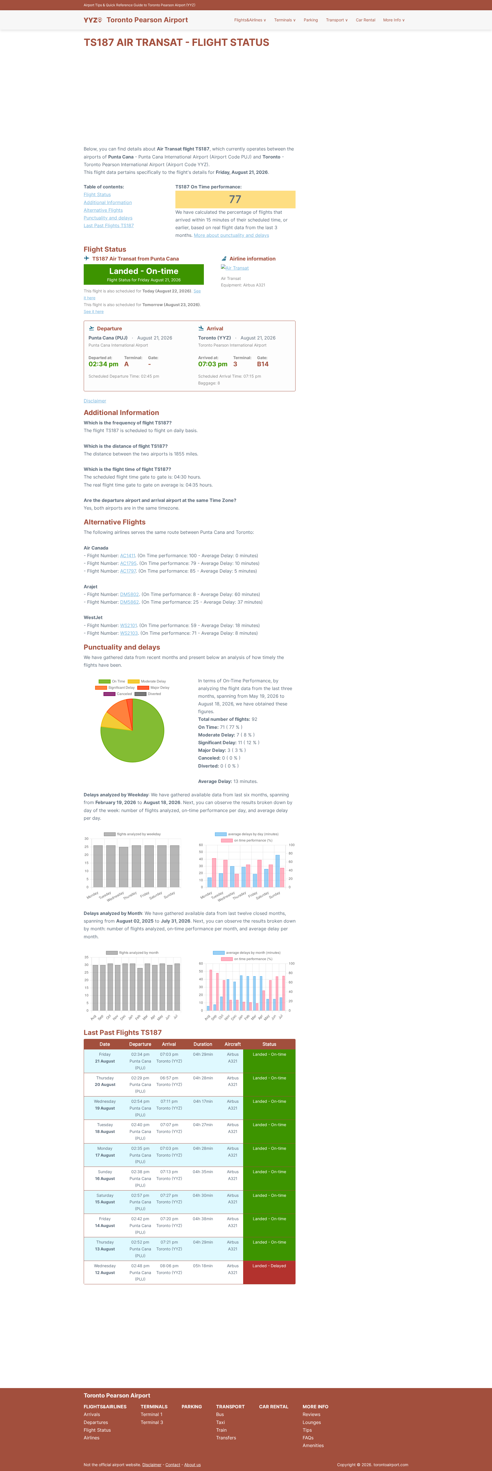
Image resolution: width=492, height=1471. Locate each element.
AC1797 (128, 571)
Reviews (311, 1414)
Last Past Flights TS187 (109, 225)
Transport (337, 19)
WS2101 (128, 625)
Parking (311, 19)
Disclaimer (151, 1464)
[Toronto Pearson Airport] (93, 20)
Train (221, 1430)
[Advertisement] (246, 99)
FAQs (308, 1438)
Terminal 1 (151, 1414)
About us (192, 1464)
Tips (307, 1430)
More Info (394, 19)
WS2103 (129, 633)
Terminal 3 (152, 1422)
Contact (172, 1464)
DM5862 (129, 602)
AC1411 (127, 555)
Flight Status (97, 194)
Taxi (220, 1422)
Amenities (313, 1445)
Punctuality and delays (108, 218)
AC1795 (128, 563)
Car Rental (365, 19)
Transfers (226, 1438)
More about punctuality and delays (231, 235)
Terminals (285, 19)
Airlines (91, 1438)
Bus (220, 1414)
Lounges (312, 1422)
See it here (94, 311)
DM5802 (129, 594)
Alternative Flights (103, 210)
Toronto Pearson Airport (147, 20)
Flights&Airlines (250, 19)
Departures (96, 1422)
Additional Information (108, 202)
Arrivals (92, 1414)
